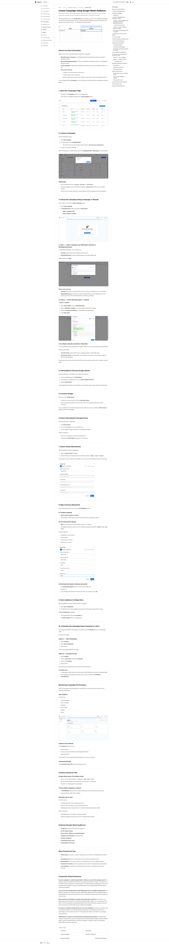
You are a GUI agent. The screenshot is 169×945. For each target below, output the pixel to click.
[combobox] (46, 2)
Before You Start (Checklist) (118, 9)
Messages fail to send (118, 79)
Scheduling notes (118, 61)
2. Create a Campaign (117, 13)
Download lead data (117, 69)
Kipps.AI (48, 942)
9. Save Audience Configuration (119, 52)
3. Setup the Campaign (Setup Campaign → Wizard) (118, 18)
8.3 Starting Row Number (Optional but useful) (120, 49)
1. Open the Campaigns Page (118, 11)
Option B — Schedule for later (119, 59)
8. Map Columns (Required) (118, 42)
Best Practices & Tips (117, 83)
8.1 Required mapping (117, 44)
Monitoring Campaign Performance (119, 63)
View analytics (116, 65)
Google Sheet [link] (88, 7)
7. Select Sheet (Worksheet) (118, 41)
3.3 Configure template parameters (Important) (120, 31)
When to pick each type (119, 25)
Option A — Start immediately (119, 57)
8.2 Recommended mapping (119, 46)
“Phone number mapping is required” (119, 77)
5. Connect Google (116, 37)
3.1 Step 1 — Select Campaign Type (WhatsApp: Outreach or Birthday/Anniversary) (120, 22)
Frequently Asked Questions (118, 85)
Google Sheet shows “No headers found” (120, 74)
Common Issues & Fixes (117, 71)
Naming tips (115, 15)
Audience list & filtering (118, 67)
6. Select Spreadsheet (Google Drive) (120, 39)
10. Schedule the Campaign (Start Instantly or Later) (119, 55)
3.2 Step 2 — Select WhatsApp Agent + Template (120, 28)
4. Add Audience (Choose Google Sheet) (119, 34)
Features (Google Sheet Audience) (119, 81)
